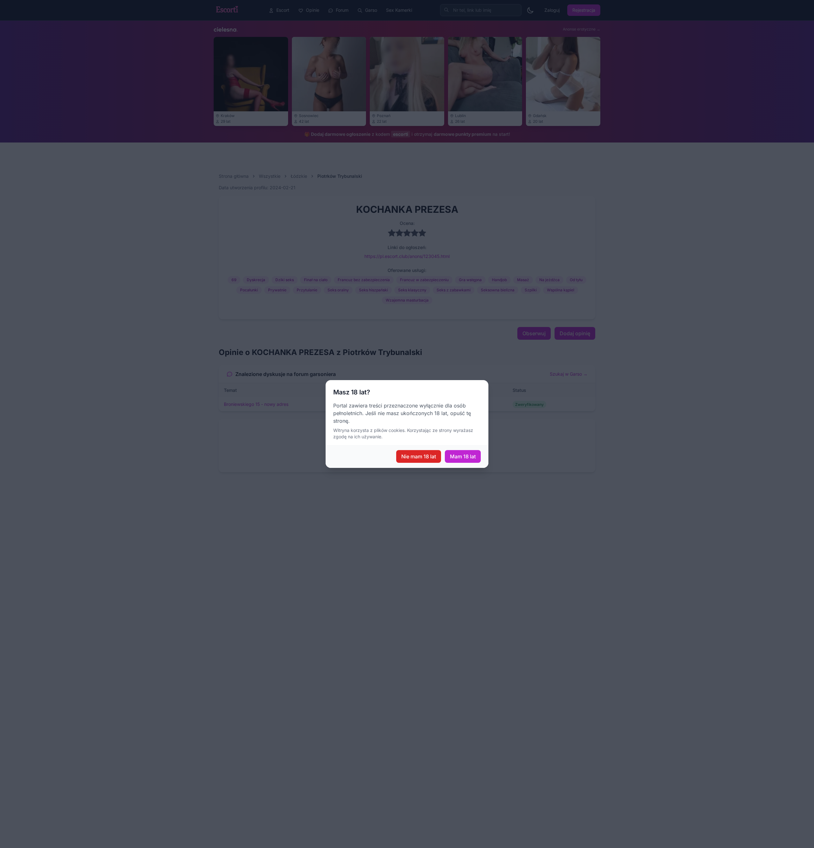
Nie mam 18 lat (418, 456)
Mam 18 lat (463, 456)
